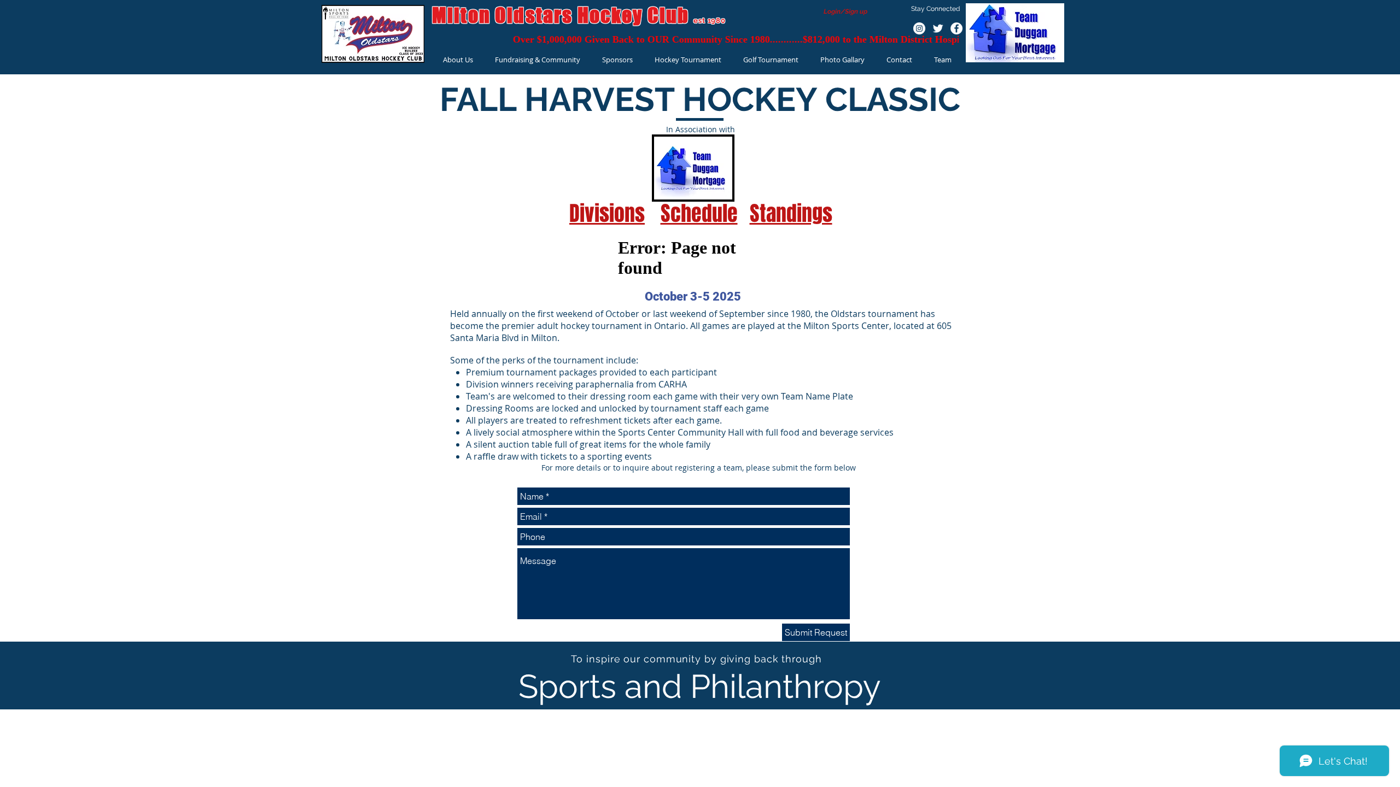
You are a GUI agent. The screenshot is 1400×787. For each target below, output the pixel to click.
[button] (458, 59)
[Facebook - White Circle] (956, 28)
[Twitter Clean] (938, 28)
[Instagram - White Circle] (919, 28)
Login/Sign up (845, 11)
